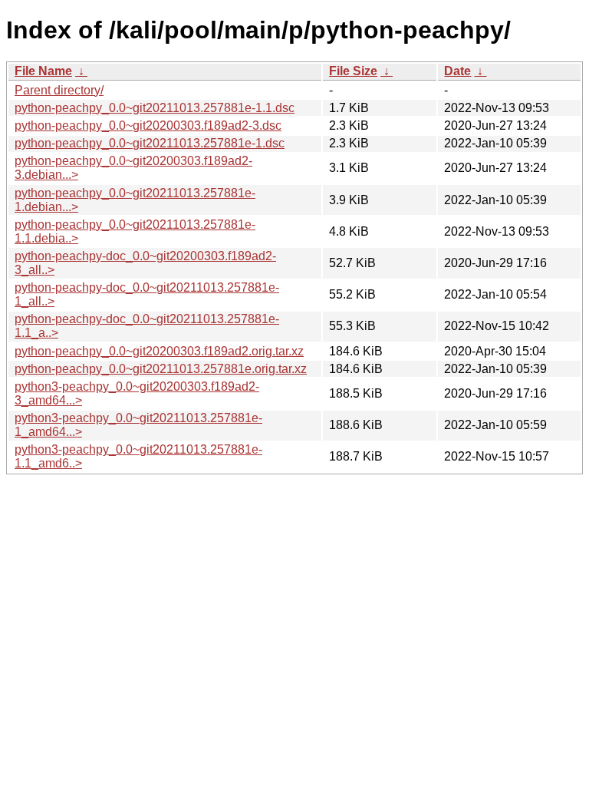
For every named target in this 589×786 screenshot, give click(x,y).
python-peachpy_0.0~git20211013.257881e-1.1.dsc (154, 107)
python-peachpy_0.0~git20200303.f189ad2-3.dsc (148, 125)
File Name (43, 71)
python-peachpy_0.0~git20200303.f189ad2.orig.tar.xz (159, 351)
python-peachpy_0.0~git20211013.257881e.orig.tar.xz (161, 368)
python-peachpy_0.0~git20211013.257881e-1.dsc (150, 143)
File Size (353, 71)
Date (457, 71)
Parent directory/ (59, 90)
